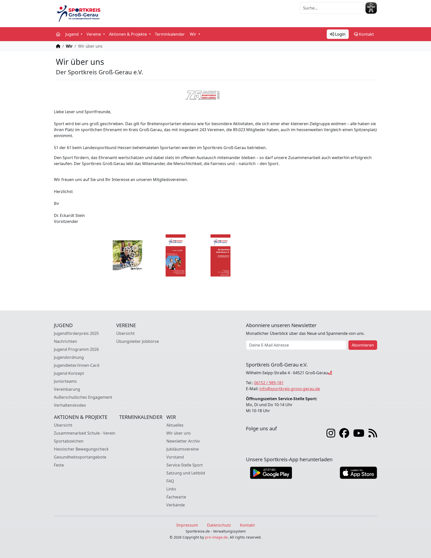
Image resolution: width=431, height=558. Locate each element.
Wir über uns (178, 433)
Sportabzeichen (69, 441)
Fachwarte (176, 497)
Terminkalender (170, 34)
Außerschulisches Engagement (83, 397)
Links (171, 489)
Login (339, 34)
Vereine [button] (94, 34)
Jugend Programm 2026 (76, 349)
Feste (59, 465)
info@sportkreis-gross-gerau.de (289, 388)
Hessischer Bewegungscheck (81, 449)
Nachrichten (65, 341)
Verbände (175, 505)
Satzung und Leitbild (185, 473)
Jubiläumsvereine (182, 449)
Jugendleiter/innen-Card (76, 365)
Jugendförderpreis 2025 (76, 333)
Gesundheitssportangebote (80, 457)
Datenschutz (219, 525)
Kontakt (366, 34)
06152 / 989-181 (269, 382)
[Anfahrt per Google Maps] (330, 372)
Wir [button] (193, 34)
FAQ (170, 481)
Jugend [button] (72, 34)
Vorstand (175, 457)
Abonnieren (363, 345)
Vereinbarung (67, 389)
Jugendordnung (69, 357)
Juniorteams (65, 381)
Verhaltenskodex (70, 405)
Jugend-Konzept (69, 373)
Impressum (187, 525)
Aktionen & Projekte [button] (128, 34)
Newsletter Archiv (183, 441)
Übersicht (125, 333)
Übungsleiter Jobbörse (137, 341)
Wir (69, 46)
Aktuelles (175, 425)
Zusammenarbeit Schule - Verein (84, 433)
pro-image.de (216, 537)
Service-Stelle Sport (184, 465)
